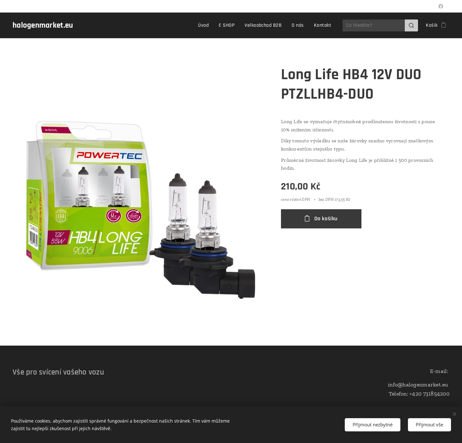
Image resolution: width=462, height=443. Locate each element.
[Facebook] (441, 6)
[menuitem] (205, 25)
